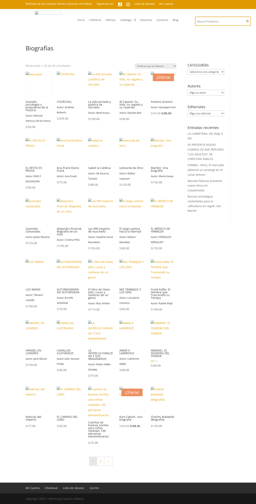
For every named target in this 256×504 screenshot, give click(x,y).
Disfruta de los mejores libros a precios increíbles (59, 4)
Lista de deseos (144, 4)
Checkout (51, 488)
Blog (175, 20)
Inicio (81, 20)
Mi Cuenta (166, 4)
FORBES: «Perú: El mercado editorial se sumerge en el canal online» (206, 170)
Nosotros (146, 20)
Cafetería (95, 20)
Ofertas (111, 20)
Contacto (162, 20)
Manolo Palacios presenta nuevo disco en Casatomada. (205, 185)
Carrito (94, 488)
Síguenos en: (105, 4)
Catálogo (126, 20)
